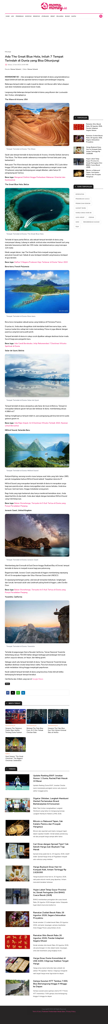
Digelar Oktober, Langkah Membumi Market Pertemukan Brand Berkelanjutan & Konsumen (50, 801)
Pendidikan (20, 16)
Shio (77, 222)
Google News (37, 679)
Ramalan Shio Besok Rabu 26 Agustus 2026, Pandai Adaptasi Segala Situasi (48, 938)
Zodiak (91, 217)
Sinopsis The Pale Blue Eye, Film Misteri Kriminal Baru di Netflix (57, 730)
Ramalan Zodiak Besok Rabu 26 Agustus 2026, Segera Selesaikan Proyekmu (49, 915)
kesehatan (80, 194)
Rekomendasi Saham (91, 222)
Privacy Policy (71, 1012)
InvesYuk (28, 16)
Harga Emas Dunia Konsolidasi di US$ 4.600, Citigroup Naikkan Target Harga (50, 961)
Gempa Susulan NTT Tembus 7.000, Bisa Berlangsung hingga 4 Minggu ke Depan (50, 984)
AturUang (45, 16)
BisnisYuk (36, 16)
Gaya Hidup (80, 217)
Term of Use (37, 1012)
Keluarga (59, 16)
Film (77, 227)
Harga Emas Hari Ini (83, 213)
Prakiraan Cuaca (83, 199)
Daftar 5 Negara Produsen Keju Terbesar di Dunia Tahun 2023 (41, 262)
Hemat (52, 16)
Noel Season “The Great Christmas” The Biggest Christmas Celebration (14, 758)
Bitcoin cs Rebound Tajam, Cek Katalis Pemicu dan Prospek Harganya (48, 824)
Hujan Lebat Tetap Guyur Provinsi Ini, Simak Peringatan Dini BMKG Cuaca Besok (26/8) (49, 892)
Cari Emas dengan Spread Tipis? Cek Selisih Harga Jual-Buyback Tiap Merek (50, 847)
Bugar (67, 16)
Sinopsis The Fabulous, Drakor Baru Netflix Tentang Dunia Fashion (13, 730)
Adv (12, 16)
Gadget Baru (81, 208)
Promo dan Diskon (83, 203)
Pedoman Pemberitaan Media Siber (53, 1012)
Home (7, 16)
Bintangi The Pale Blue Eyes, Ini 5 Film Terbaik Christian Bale (35, 730)
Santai (73, 16)
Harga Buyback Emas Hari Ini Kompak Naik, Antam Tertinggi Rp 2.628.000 (49, 869)
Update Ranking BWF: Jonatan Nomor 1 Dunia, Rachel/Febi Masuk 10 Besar (50, 778)
